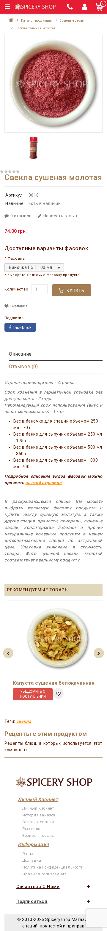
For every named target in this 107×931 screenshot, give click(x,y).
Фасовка (16, 258)
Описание (20, 354)
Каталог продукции (36, 20)
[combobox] (34, 267)
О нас (27, 853)
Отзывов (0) (23, 366)
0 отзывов (21, 216)
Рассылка (32, 828)
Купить (75, 290)
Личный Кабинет (38, 808)
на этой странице (43, 482)
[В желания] (58, 693)
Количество (16, 289)
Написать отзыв (60, 216)
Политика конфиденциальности (52, 867)
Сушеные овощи (72, 20)
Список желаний (38, 822)
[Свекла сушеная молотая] (53, 84)
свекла (23, 721)
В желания (17, 306)
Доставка (31, 860)
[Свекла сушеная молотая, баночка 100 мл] (33, 148)
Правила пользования (44, 874)
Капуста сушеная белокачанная (54, 683)
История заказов (39, 815)
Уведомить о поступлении (33, 694)
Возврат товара (38, 835)
